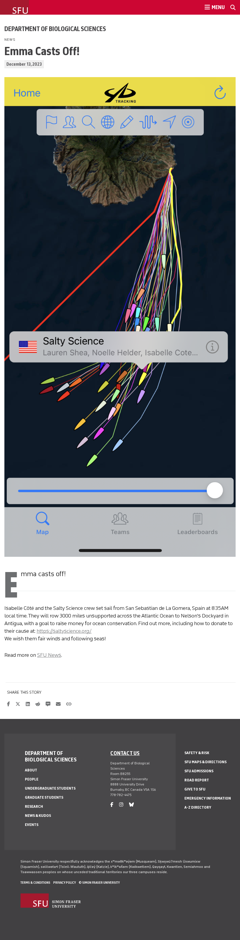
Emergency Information (207, 798)
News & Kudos (38, 815)
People (31, 779)
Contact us (125, 752)
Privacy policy (64, 882)
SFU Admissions (198, 770)
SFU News (49, 655)
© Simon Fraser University (99, 882)
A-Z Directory (197, 807)
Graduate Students (44, 797)
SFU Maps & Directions (205, 761)
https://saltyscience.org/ (64, 631)
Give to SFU (194, 789)
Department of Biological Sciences (55, 29)
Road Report (196, 780)
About (31, 770)
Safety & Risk (196, 752)
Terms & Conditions (35, 882)
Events (31, 824)
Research (34, 806)
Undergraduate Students (50, 788)
